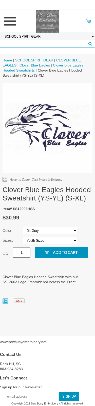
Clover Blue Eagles (35, 65)
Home (7, 60)
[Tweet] (5, 303)
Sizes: (8, 240)
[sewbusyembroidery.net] (47, 21)
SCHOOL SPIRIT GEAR (34, 60)
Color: (8, 230)
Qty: (6, 253)
